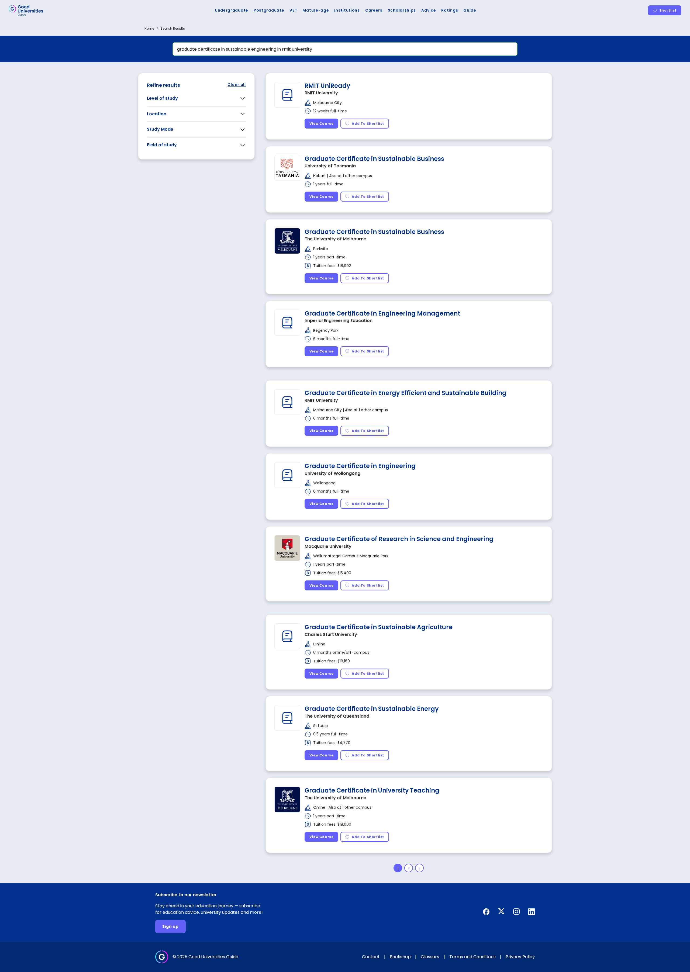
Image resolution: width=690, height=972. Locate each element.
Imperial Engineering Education (338, 320)
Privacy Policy (520, 957)
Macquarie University (328, 546)
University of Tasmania (330, 166)
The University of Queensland (337, 716)
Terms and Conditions (472, 957)
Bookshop (400, 957)
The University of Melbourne (335, 239)
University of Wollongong (332, 473)
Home (149, 28)
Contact (371, 957)
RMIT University (321, 93)
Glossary (430, 957)
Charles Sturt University (331, 634)
